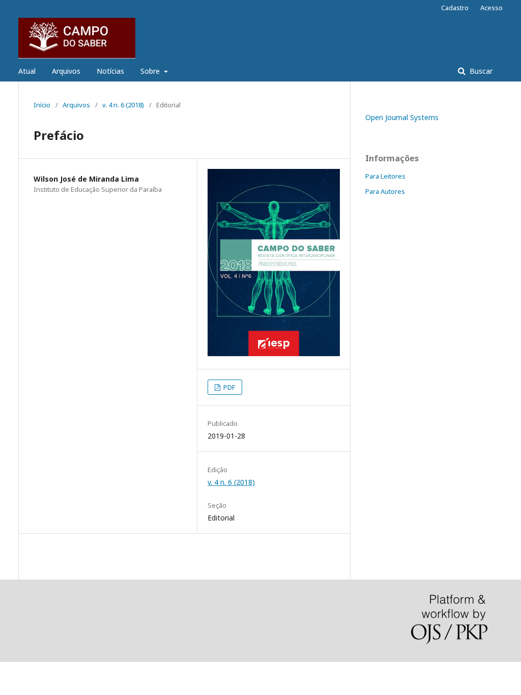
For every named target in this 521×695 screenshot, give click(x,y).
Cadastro (455, 7)
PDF (228, 387)
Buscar (480, 71)
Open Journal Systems (402, 117)
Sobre (151, 71)
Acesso (491, 7)
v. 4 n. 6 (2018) (123, 104)
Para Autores (385, 191)
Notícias (110, 71)
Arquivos (66, 71)
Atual (27, 71)
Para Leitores (385, 176)
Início (42, 104)
